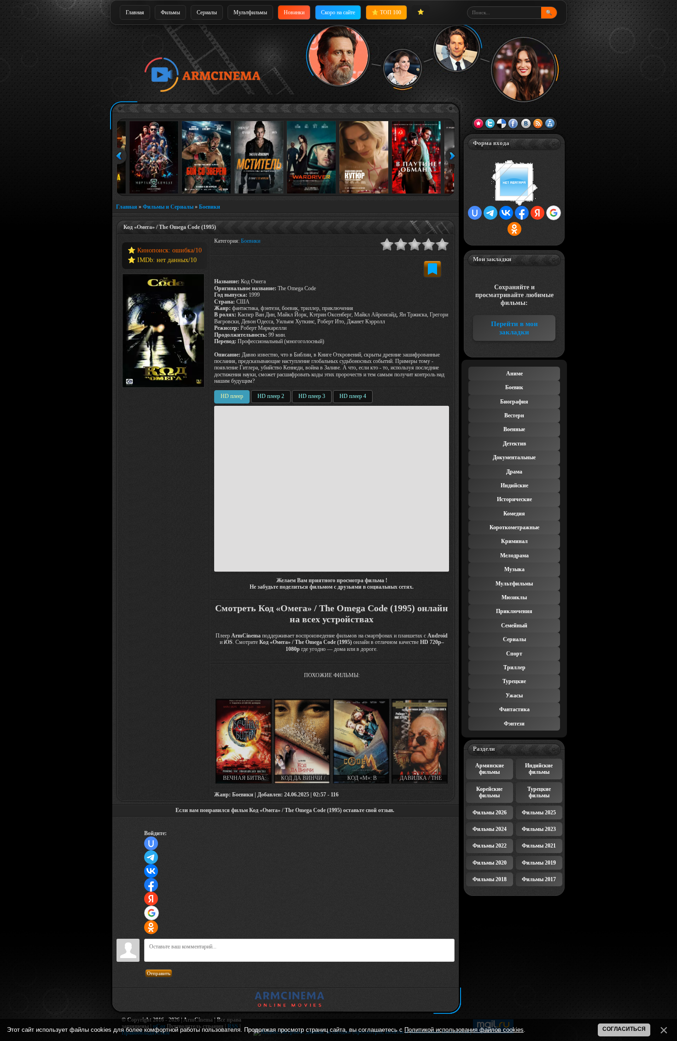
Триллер (514, 667)
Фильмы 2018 (490, 879)
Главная (135, 12)
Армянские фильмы (489, 768)
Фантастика (514, 709)
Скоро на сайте (338, 12)
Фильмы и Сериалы (168, 207)
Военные (514, 429)
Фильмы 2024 (490, 829)
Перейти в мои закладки (514, 328)
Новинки (294, 12)
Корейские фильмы (489, 792)
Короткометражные (514, 527)
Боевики (209, 207)
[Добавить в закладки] (432, 269)
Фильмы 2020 (490, 863)
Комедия (514, 513)
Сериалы (207, 12)
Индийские (514, 485)
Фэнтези (514, 723)
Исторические (514, 499)
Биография (514, 401)
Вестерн (514, 415)
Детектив (514, 443)
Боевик (514, 387)
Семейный (514, 625)
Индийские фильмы (539, 768)
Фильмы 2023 (539, 829)
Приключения (514, 611)
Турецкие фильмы (539, 792)
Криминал (514, 541)
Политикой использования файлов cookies (464, 1029)
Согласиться (624, 1029)
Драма (514, 471)
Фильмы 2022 (490, 845)
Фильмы (170, 12)
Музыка (514, 569)
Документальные (514, 457)
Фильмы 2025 (539, 812)
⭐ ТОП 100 (386, 12)
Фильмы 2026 (490, 812)
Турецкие (514, 681)
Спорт (514, 653)
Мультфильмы (250, 12)
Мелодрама (514, 555)
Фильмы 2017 (539, 879)
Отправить (158, 973)
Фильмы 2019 (539, 863)
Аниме (514, 373)
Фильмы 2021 (539, 845)
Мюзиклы (514, 597)
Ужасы (514, 695)
